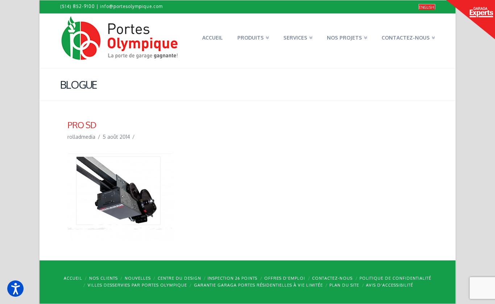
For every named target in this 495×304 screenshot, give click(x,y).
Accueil (73, 278)
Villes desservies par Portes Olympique (137, 285)
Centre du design (179, 278)
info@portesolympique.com (131, 6)
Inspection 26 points (232, 278)
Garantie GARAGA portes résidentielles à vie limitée (258, 285)
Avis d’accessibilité (389, 285)
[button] (15, 288)
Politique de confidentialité (395, 278)
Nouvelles (138, 278)
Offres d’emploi (284, 278)
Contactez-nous (332, 278)
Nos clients (103, 278)
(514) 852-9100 (77, 6)
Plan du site (344, 285)
